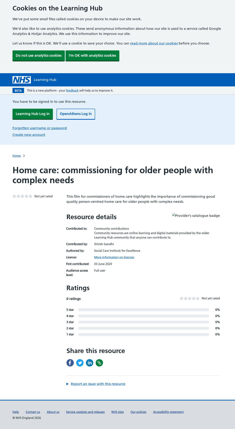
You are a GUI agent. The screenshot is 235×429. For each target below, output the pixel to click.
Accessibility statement (168, 412)
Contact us (33, 412)
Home (16, 156)
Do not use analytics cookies (39, 55)
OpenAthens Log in (76, 114)
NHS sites (117, 412)
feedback (72, 90)
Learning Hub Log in (33, 114)
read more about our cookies (154, 43)
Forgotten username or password (39, 128)
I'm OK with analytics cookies (92, 55)
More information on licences (114, 257)
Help (15, 412)
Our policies (138, 412)
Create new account (28, 135)
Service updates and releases (85, 412)
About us (53, 412)
